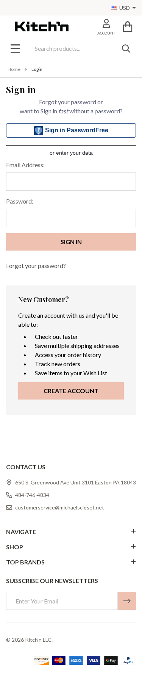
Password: (19, 201)
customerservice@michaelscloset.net (59, 507)
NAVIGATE (21, 531)
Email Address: (25, 164)
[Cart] (127, 26)
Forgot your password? (36, 265)
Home (14, 69)
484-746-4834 (32, 495)
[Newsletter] (127, 601)
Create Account (71, 390)
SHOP (14, 546)
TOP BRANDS (25, 562)
